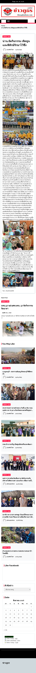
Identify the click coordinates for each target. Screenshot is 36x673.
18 (14, 617)
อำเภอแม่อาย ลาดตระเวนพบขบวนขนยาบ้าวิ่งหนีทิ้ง (17, 552)
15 (31, 614)
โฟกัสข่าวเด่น (6, 36)
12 (18, 614)
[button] (29, 21)
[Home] (3, 21)
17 (10, 617)
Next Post (4, 298)
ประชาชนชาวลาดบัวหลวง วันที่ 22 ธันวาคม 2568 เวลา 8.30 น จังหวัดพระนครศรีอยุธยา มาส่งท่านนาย (17, 409)
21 (27, 617)
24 (10, 621)
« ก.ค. (5, 630)
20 (23, 617)
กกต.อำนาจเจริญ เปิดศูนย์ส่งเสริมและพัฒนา (17, 444)
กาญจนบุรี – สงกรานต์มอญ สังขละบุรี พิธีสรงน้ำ (17, 373)
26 (18, 621)
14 (27, 614)
